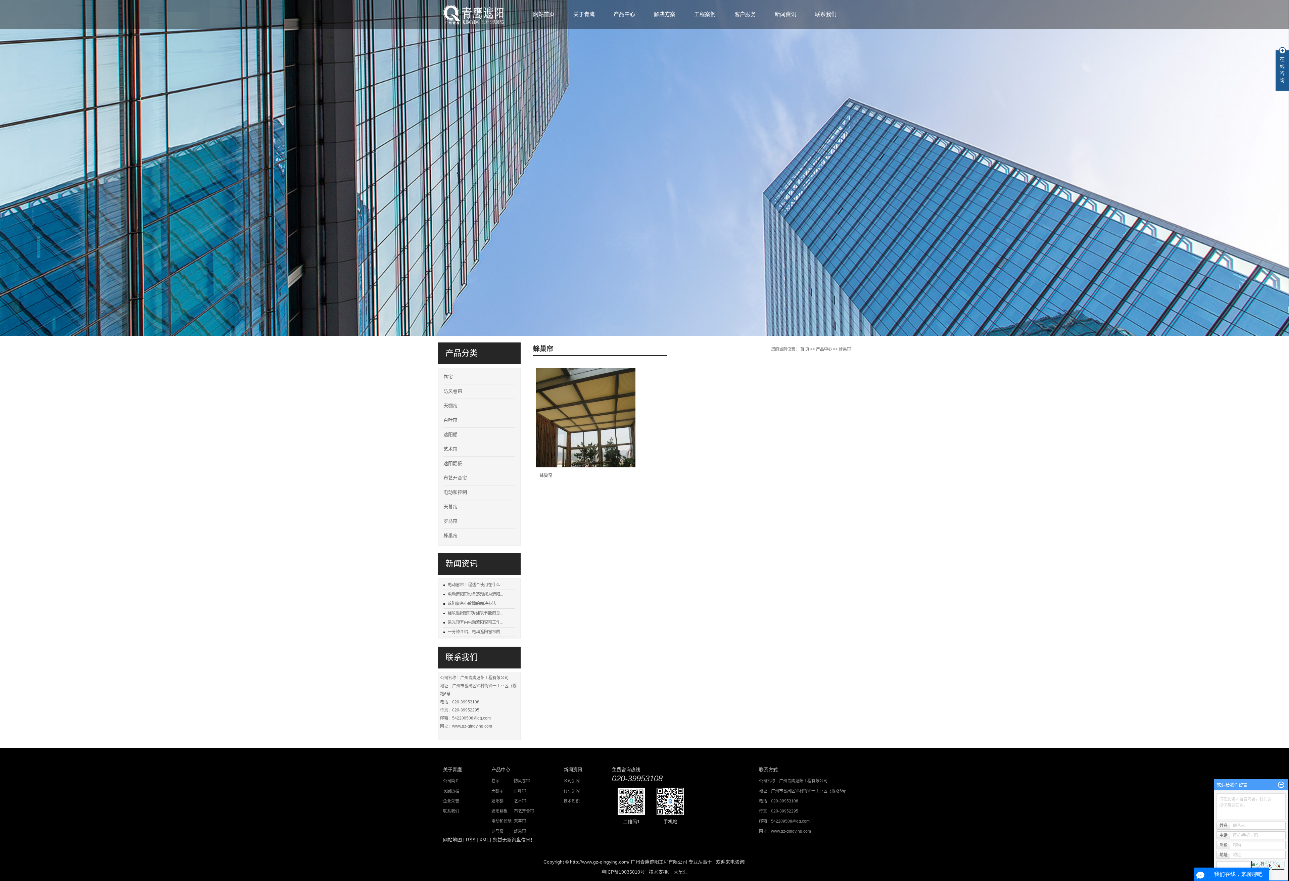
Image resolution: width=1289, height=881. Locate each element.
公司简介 (451, 781)
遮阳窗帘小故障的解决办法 (472, 603)
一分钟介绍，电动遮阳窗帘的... (475, 632)
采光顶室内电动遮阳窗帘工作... (475, 622)
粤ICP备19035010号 (623, 872)
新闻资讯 (785, 14)
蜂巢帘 (450, 535)
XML (484, 839)
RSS (470, 839)
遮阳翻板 (452, 463)
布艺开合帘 (455, 477)
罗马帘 (450, 521)
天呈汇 (680, 872)
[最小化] (1281, 785)
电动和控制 (455, 492)
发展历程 (451, 791)
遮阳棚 (450, 434)
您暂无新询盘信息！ (514, 839)
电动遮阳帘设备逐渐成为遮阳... (475, 594)
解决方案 (664, 14)
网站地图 (452, 839)
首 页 (804, 349)
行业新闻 (572, 791)
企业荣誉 (451, 801)
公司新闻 (572, 781)
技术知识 (572, 801)
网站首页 (544, 14)
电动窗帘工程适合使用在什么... (475, 585)
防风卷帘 (452, 391)
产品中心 (624, 14)
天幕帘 (450, 506)
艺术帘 (450, 449)
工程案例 (705, 14)
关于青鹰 (584, 14)
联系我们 (826, 14)
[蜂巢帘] (585, 417)
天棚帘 (450, 405)
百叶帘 (450, 420)
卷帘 (448, 376)
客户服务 (745, 14)
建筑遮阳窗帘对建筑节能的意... (475, 613)
